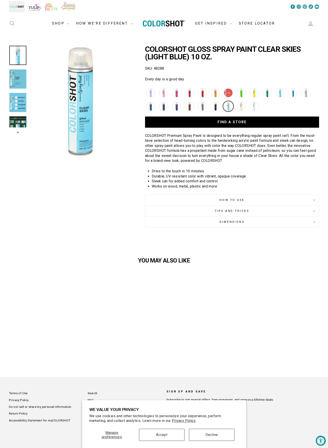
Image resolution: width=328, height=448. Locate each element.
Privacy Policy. (184, 421)
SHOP (59, 23)
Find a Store (232, 122)
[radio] (150, 92)
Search (92, 393)
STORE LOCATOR (257, 23)
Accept (161, 435)
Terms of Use (18, 393)
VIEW (45, 343)
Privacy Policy (19, 400)
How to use (232, 200)
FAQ (90, 400)
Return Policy (18, 413)
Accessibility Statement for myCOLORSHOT (40, 420)
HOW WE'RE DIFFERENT (102, 23)
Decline (212, 435)
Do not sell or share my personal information (40, 406)
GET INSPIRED (212, 23)
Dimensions (232, 221)
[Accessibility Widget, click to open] (321, 441)
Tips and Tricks (232, 211)
